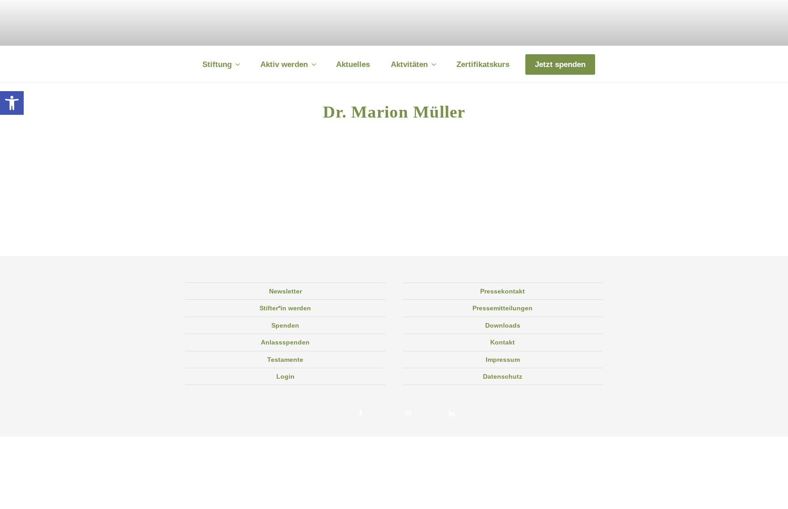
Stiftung (217, 64)
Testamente (285, 359)
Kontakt (502, 342)
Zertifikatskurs (482, 64)
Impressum (503, 359)
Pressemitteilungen (502, 308)
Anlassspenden (285, 342)
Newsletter (285, 291)
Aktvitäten (409, 64)
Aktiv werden (284, 64)
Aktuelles (353, 64)
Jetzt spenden (560, 64)
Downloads (502, 325)
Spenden (285, 325)
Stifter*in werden (285, 308)
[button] (12, 103)
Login (285, 376)
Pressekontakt (502, 291)
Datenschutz (502, 376)
